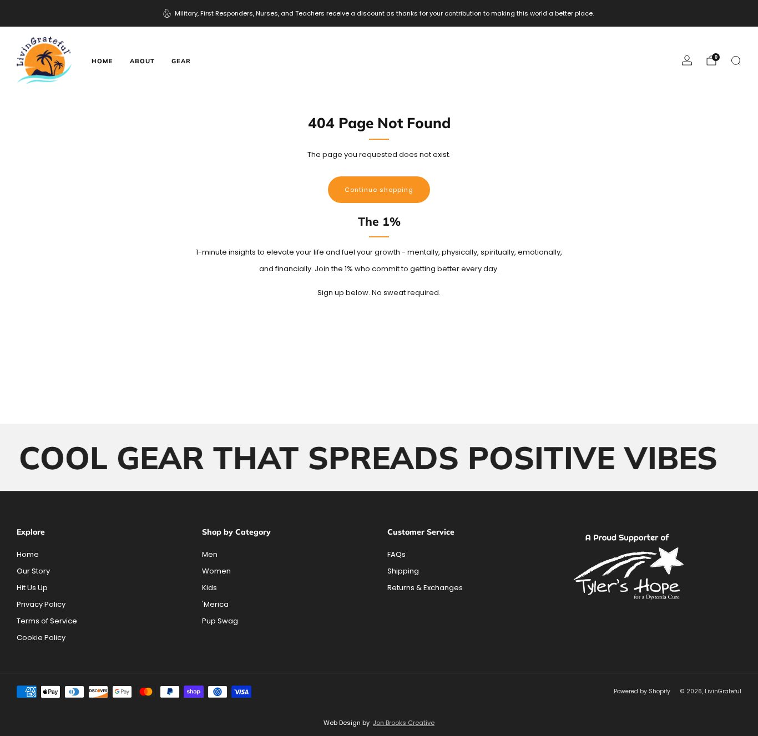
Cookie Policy (41, 637)
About (142, 61)
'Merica (215, 604)
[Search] (735, 60)
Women (216, 571)
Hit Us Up (32, 587)
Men (210, 554)
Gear (181, 61)
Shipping (403, 571)
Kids (209, 587)
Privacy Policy (41, 604)
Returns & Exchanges (425, 587)
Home (102, 61)
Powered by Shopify (642, 691)
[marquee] (379, 457)
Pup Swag (220, 621)
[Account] (687, 60)
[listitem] (379, 13)
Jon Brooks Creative (403, 722)
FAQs (396, 554)
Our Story (33, 571)
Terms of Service (47, 621)
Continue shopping (379, 189)
